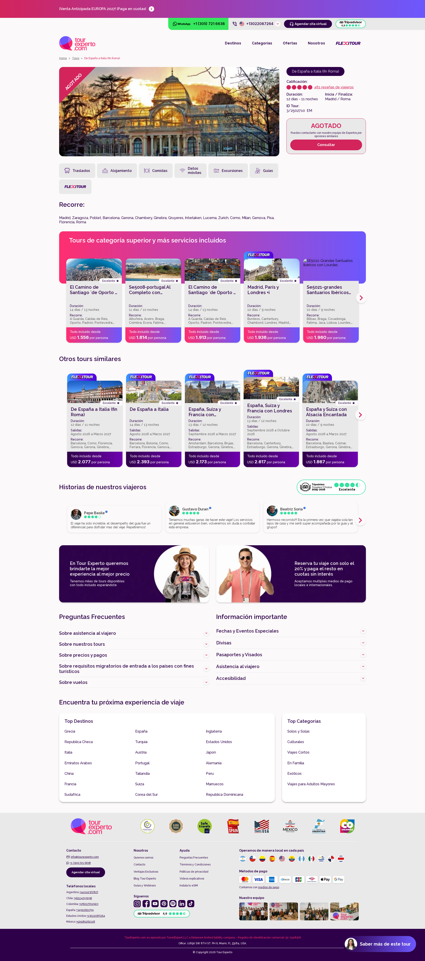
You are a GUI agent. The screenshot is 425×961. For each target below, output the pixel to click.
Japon (211, 752)
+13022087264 (96, 915)
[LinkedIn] (181, 903)
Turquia (141, 742)
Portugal (142, 763)
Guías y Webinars (145, 885)
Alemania (214, 763)
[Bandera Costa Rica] (340, 858)
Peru (210, 773)
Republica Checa (78, 742)
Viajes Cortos (298, 752)
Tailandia (142, 773)
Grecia (69, 731)
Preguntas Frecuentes (194, 857)
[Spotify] (172, 903)
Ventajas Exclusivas (146, 871)
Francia (70, 784)
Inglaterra (214, 731)
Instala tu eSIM (189, 885)
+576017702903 (88, 904)
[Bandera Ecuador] (291, 858)
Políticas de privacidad (194, 871)
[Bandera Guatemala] (301, 858)
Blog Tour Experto (145, 878)
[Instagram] (137, 903)
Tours (75, 58)
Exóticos (294, 773)
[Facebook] (146, 903)
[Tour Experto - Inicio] (77, 43)
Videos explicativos (192, 878)
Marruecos (215, 784)
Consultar (326, 145)
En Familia (295, 763)
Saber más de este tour (385, 944)
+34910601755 (85, 910)
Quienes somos (143, 857)
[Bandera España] (272, 858)
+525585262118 (85, 921)
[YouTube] (155, 903)
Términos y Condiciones (195, 864)
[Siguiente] (361, 297)
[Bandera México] (311, 858)
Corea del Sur (146, 794)
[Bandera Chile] (252, 858)
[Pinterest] (164, 903)
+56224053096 (83, 898)
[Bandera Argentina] (242, 858)
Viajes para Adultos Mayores (311, 784)
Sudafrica (72, 794)
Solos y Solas (298, 731)
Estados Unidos (219, 742)
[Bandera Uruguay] (321, 858)
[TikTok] (190, 903)
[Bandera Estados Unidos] (282, 858)
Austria (141, 752)
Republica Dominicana (224, 794)
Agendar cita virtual (86, 872)
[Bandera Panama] (331, 858)
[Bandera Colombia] (262, 858)
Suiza (139, 784)
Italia (68, 752)
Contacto (139, 864)
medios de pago (268, 887)
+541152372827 (88, 892)
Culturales (295, 742)
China (69, 773)
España (141, 731)
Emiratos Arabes (78, 763)
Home (63, 58)
